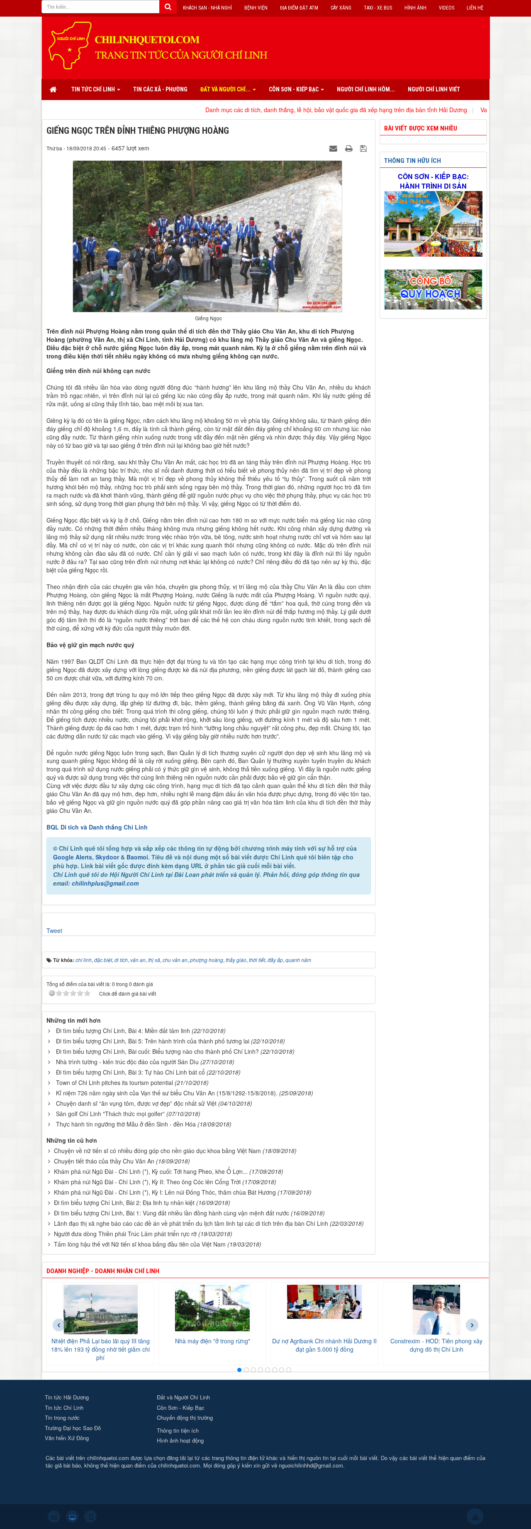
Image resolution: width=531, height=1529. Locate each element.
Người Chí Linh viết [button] (434, 89)
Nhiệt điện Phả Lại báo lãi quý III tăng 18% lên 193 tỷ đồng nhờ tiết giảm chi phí (100, 1349)
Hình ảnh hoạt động (180, 1440)
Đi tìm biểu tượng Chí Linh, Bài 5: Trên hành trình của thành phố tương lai (152, 1041)
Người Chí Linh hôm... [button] (366, 89)
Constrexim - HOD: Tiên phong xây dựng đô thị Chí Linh (436, 1345)
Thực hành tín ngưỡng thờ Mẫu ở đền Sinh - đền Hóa (126, 1124)
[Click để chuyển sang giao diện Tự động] (54, 1516)
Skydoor (107, 857)
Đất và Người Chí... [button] (226, 89)
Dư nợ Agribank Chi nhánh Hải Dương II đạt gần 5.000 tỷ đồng (324, 1345)
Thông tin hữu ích (412, 160)
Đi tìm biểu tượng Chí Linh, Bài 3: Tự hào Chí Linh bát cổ (130, 1072)
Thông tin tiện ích (178, 1430)
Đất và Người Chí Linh (183, 1397)
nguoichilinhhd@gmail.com (311, 1465)
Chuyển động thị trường (185, 1417)
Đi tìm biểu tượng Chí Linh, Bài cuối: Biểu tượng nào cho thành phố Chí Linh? (157, 1051)
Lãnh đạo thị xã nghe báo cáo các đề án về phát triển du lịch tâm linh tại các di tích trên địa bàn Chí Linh (191, 1223)
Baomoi (137, 857)
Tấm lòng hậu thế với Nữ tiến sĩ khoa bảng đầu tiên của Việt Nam (140, 1244)
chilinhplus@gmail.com (105, 883)
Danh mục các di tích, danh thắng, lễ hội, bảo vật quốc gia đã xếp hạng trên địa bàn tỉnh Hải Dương (290, 110)
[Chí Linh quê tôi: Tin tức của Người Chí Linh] (162, 45)
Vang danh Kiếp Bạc (461, 110)
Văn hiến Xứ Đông (67, 1438)
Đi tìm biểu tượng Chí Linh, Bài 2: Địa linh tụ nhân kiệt (124, 1202)
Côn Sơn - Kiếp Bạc (181, 1407)
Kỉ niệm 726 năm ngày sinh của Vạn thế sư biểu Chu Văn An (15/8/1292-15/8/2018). (167, 1093)
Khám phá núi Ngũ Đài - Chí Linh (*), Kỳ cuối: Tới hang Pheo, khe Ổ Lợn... (151, 1171)
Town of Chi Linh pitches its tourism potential (114, 1082)
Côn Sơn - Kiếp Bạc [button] (294, 89)
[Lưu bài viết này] (364, 148)
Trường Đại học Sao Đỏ (73, 1428)
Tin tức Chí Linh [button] (93, 89)
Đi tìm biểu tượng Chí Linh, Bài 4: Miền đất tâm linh (123, 1030)
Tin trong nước (62, 1417)
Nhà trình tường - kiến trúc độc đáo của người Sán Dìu (127, 1062)
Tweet (54, 930)
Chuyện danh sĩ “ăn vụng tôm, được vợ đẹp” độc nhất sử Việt (136, 1103)
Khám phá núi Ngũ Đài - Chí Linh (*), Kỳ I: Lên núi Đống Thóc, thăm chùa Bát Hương (165, 1192)
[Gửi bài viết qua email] (334, 148)
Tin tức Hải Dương (67, 1397)
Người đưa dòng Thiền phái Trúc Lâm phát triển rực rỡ (125, 1234)
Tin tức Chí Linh (64, 1407)
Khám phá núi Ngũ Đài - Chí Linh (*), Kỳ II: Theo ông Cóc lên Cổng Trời (147, 1182)
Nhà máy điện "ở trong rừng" (212, 1341)
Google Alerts (72, 857)
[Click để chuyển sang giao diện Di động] (90, 1516)
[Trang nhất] (54, 89)
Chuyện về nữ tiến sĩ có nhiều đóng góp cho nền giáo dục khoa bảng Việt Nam (157, 1150)
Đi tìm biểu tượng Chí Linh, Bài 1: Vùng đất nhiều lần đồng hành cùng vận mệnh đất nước (171, 1213)
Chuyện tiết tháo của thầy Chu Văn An (104, 1161)
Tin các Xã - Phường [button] (160, 89)
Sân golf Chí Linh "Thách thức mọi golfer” (110, 1113)
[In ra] (349, 148)
